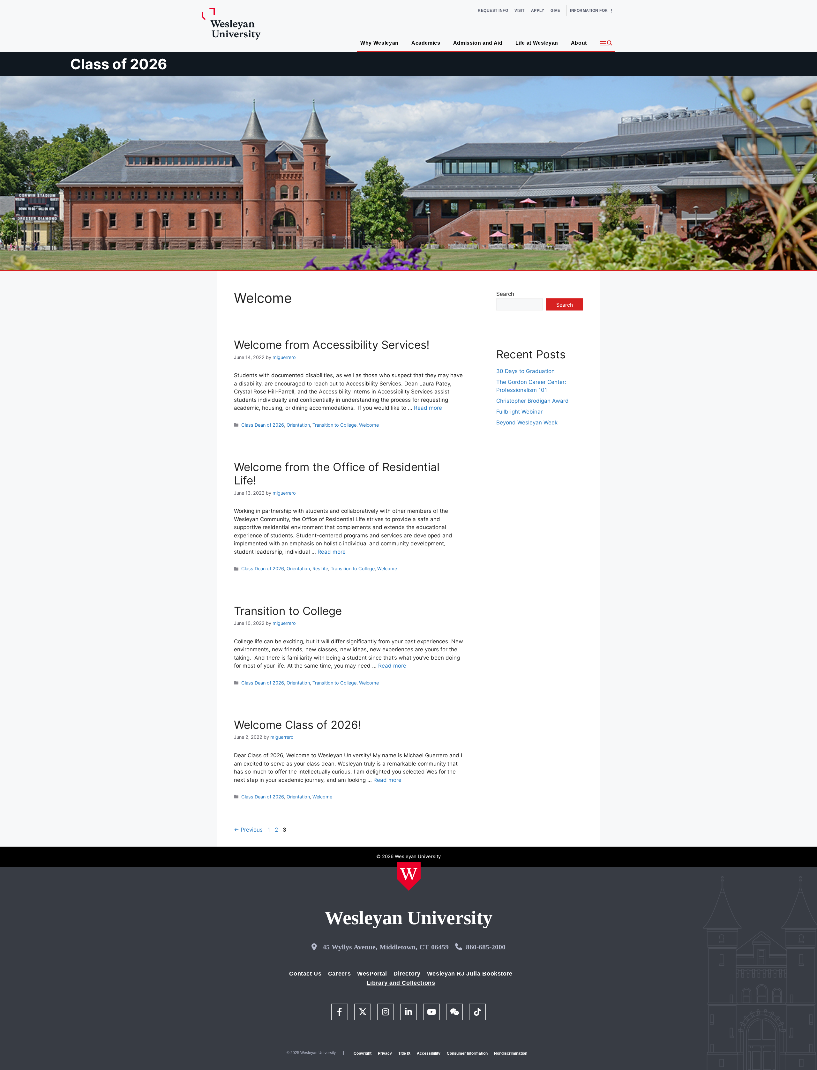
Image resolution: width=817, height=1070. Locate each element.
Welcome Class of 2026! (297, 724)
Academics (425, 43)
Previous (248, 830)
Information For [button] (590, 10)
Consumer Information (467, 1053)
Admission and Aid (478, 43)
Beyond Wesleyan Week (527, 422)
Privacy (385, 1053)
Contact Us (305, 973)
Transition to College (334, 425)
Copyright (362, 1053)
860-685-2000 (486, 947)
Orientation (298, 425)
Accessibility (428, 1053)
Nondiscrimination (510, 1053)
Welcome (369, 425)
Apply (537, 10)
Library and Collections (401, 983)
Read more (428, 408)
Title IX (404, 1053)
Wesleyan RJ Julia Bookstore (470, 973)
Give (555, 10)
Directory (407, 973)
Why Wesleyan (379, 43)
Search (505, 294)
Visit (519, 10)
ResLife (320, 568)
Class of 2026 (118, 64)
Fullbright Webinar (519, 411)
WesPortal (372, 973)
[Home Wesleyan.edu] (409, 876)
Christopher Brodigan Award (532, 401)
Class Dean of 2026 (262, 425)
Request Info (493, 10)
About (579, 43)
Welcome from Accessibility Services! (332, 344)
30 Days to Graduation (525, 371)
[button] (605, 44)
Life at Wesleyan (536, 43)
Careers (339, 973)
